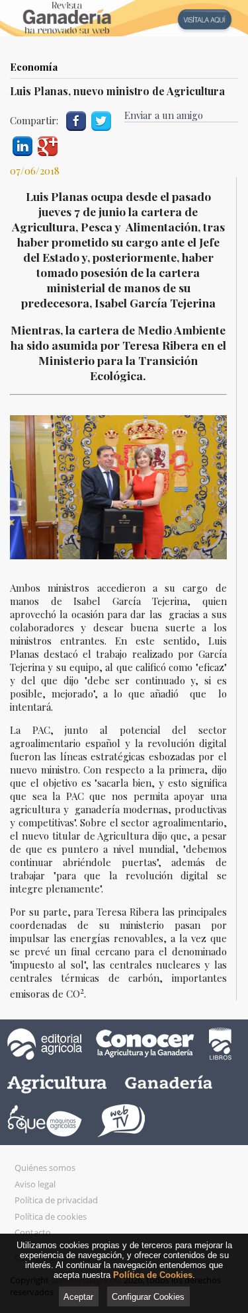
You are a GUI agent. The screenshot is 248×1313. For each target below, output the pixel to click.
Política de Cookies (152, 1275)
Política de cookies (51, 1216)
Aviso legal (35, 1184)
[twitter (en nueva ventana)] (101, 119)
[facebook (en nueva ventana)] (76, 119)
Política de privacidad (56, 1200)
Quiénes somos (45, 1168)
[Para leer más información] (124, 18)
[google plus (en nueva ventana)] (48, 144)
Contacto (33, 1232)
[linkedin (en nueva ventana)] (22, 144)
